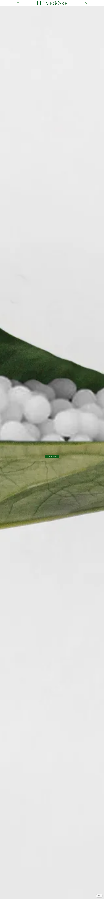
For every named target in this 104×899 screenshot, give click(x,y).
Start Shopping (52, 456)
